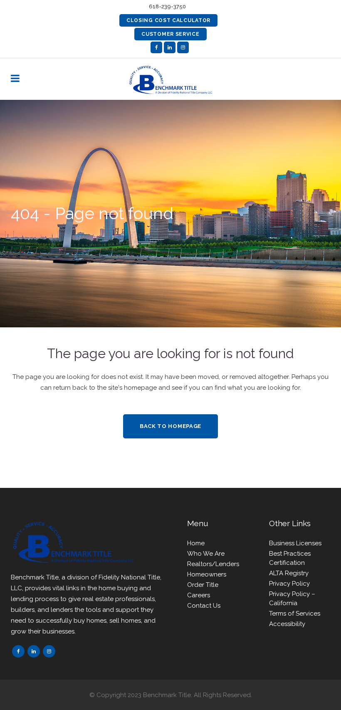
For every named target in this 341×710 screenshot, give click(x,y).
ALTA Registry (289, 573)
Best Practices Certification (290, 558)
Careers (198, 595)
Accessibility (287, 624)
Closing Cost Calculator (168, 20)
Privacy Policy (289, 583)
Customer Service (170, 34)
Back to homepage (170, 426)
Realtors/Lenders (213, 564)
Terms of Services (294, 613)
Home (196, 543)
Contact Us (203, 605)
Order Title (202, 585)
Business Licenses (295, 543)
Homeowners (206, 574)
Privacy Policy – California (292, 598)
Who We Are (206, 553)
